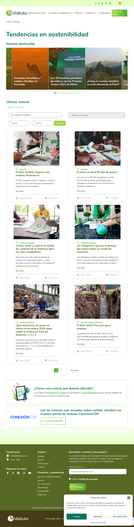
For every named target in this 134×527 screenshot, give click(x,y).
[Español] (120, 3)
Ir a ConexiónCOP (54, 421)
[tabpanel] (67, 69)
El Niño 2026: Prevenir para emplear (93, 327)
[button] (128, 497)
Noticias (41, 456)
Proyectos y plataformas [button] (60, 13)
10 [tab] (79, 93)
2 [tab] (58, 93)
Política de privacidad (98, 522)
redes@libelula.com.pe (93, 392)
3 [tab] (61, 93)
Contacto (41, 467)
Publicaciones (43, 463)
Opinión (23, 169)
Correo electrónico (76, 467)
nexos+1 (41, 480)
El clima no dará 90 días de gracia (97, 172)
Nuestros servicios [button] (36, 13)
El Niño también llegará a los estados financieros (33, 173)
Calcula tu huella (117, 13)
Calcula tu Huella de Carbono (49, 476)
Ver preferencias (120, 516)
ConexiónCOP (43, 491)
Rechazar (98, 516)
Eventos (41, 460)
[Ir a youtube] (110, 3)
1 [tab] (54, 93)
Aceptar (76, 516)
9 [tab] (77, 93)
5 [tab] (66, 93)
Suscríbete (78, 487)
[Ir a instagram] (106, 3)
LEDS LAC (42, 495)
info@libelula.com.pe (19, 456)
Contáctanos (104, 13)
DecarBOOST (43, 487)
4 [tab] (64, 93)
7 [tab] (71, 93)
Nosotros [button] (90, 13)
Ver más (20, 191)
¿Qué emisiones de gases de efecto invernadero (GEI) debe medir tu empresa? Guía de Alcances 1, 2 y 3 (34, 330)
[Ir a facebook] (96, 3)
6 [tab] (69, 93)
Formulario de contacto (57, 392)
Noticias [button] (78, 13)
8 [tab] (74, 93)
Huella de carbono (27, 243)
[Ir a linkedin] (102, 3)
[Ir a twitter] (13, 472)
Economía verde (44, 484)
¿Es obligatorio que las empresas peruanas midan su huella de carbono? (96, 249)
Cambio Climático (27, 322)
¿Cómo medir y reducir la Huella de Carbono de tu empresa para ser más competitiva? (35, 249)
